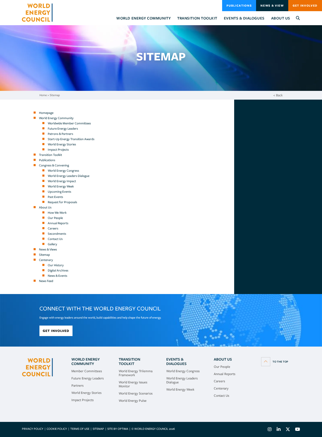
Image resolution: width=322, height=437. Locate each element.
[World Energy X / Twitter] (287, 430)
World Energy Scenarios (135, 393)
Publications (239, 6)
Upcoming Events (59, 191)
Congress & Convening (54, 165)
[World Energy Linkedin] (278, 430)
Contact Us (55, 239)
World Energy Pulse (133, 401)
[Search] (298, 18)
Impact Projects (58, 149)
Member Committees (86, 371)
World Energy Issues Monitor (133, 384)
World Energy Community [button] (143, 18)
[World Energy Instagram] (269, 430)
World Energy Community (56, 118)
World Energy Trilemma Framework (135, 373)
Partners (77, 386)
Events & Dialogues (176, 361)
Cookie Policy (57, 429)
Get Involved (305, 6)
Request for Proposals (62, 202)
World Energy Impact (62, 181)
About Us (45, 207)
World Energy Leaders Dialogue (68, 176)
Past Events (55, 197)
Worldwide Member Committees (69, 123)
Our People (55, 218)
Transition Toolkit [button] (197, 18)
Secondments (57, 233)
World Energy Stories (62, 144)
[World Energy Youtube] (296, 430)
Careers (53, 228)
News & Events (57, 275)
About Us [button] (280, 18)
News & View (272, 6)
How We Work (57, 212)
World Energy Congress (63, 170)
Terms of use (79, 429)
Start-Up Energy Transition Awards (71, 139)
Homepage (46, 113)
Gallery (52, 244)
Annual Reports (58, 223)
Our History (56, 265)
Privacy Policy (32, 429)
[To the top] (274, 361)
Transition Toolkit (50, 155)
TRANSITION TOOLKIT (129, 361)
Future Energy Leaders (63, 128)
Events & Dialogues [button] (244, 18)
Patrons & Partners (60, 134)
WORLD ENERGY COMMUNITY (85, 361)
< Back (278, 95)
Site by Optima (117, 429)
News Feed (46, 281)
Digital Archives (58, 270)
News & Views (48, 249)
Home (43, 95)
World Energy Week (61, 186)
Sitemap (55, 95)
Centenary (46, 260)
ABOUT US (223, 359)
